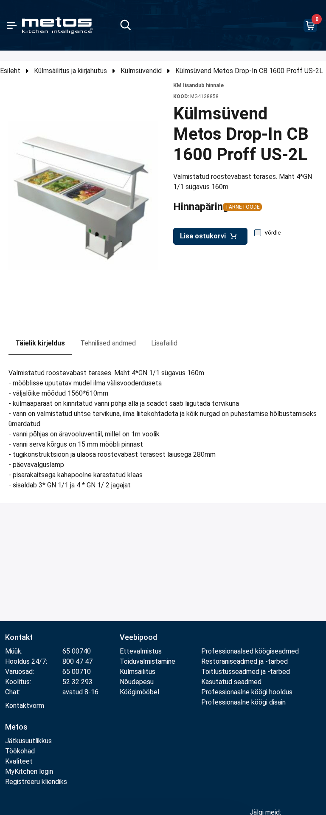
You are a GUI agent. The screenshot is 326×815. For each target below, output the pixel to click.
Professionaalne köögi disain (243, 702)
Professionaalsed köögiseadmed (250, 651)
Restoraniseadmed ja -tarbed (244, 661)
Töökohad (20, 751)
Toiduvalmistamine (147, 661)
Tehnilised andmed (108, 343)
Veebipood (138, 637)
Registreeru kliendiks (36, 782)
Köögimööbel (139, 692)
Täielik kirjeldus (40, 343)
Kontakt (19, 637)
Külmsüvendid (141, 71)
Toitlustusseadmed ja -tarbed (245, 672)
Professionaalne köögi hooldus (246, 692)
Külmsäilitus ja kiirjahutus (70, 71)
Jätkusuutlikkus (28, 741)
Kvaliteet (19, 761)
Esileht (10, 71)
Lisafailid (164, 343)
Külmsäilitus (137, 672)
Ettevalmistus (141, 651)
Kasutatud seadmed (231, 682)
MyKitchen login (29, 771)
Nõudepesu (137, 682)
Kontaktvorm (24, 706)
